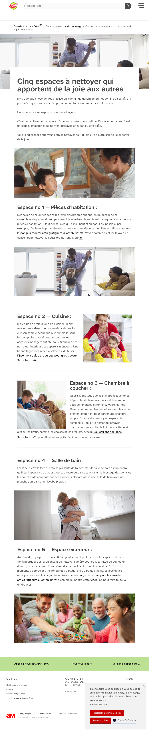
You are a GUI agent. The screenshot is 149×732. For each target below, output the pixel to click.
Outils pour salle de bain (16, 685)
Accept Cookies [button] (100, 721)
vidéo (94, 580)
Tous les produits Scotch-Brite (19, 698)
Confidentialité (45, 714)
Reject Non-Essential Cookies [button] (107, 713)
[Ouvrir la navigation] (141, 6)
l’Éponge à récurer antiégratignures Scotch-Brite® (50, 233)
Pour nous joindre (82, 664)
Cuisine (9, 690)
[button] (124, 721)
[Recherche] (128, 6)
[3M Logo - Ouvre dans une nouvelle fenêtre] (13, 6)
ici (80, 237)
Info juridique (25, 714)
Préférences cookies (68, 714)
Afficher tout (70, 692)
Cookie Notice (98, 704)
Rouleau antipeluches (15, 694)
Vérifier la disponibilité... (126, 664)
